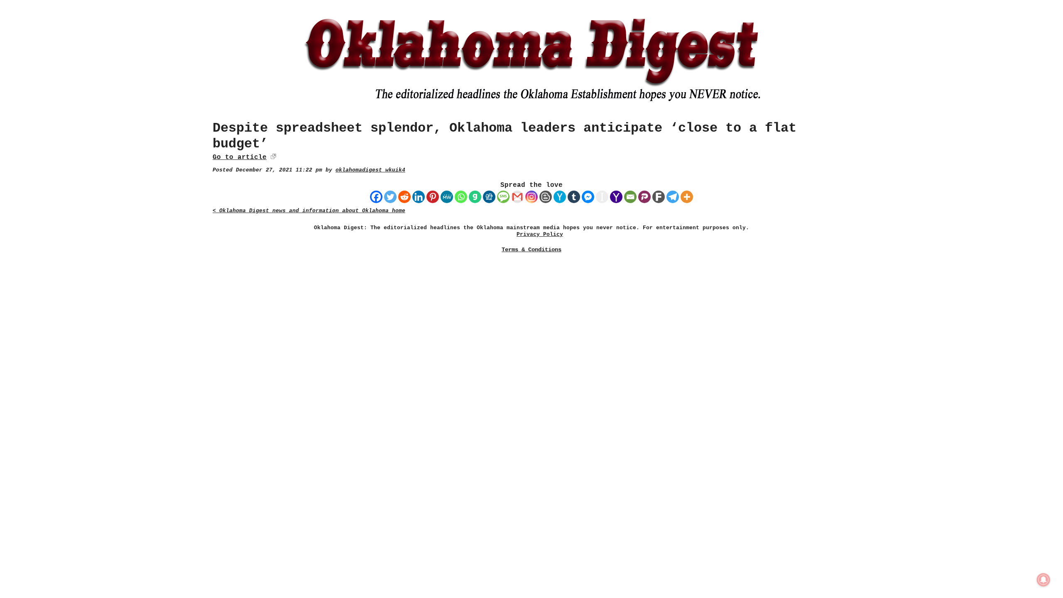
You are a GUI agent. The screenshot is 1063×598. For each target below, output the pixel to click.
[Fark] (658, 197)
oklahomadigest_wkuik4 (370, 170)
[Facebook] (376, 197)
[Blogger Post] (545, 197)
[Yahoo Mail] (616, 197)
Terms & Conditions (531, 249)
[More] (687, 197)
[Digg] (489, 197)
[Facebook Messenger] (588, 197)
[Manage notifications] (1043, 579)
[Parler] (644, 197)
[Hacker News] (560, 197)
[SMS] (503, 197)
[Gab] (475, 197)
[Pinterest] (432, 197)
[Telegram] (672, 197)
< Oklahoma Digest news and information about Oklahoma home (309, 211)
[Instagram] (531, 197)
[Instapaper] (602, 197)
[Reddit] (404, 197)
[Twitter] (390, 197)
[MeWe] (447, 197)
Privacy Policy (540, 234)
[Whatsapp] (461, 197)
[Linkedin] (418, 197)
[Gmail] (517, 197)
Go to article (240, 157)
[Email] (630, 197)
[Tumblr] (574, 197)
